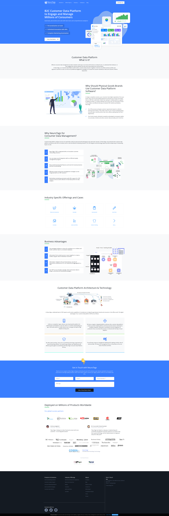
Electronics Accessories (69, 482)
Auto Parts (114, 212)
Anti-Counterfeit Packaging (50, 486)
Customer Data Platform (49, 489)
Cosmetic (54, 225)
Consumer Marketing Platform (51, 484)
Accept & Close (115, 514)
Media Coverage (88, 484)
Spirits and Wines (68, 489)
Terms (86, 493)
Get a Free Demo (51, 39)
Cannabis (74, 212)
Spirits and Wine (74, 225)
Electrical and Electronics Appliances (72, 479)
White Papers (88, 489)
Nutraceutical (94, 212)
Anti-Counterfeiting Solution (50, 479)
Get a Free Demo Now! (84, 390)
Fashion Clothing (94, 225)
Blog (87, 2)
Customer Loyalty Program (50, 482)
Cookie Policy (108, 514)
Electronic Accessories (54, 212)
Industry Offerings (70, 477)
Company (87, 479)
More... (114, 225)
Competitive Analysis (89, 491)
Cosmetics (67, 486)
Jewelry (66, 484)
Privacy (86, 496)
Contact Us (120, 2)
